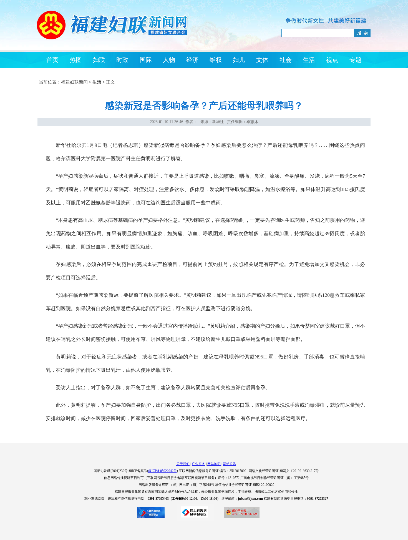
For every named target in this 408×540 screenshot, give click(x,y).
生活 (309, 59)
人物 (169, 59)
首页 (52, 59)
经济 (192, 59)
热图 (76, 59)
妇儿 (239, 59)
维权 (216, 59)
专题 (355, 59)
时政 (122, 59)
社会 (285, 59)
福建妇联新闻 (74, 82)
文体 (262, 59)
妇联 (99, 59)
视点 (332, 59)
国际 (146, 59)
